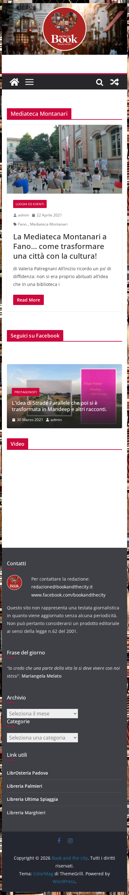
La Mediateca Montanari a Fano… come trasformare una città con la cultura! (60, 246)
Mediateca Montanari (49, 224)
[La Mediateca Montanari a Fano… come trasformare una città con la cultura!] (64, 159)
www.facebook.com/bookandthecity (68, 595)
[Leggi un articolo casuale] (114, 81)
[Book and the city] (64, 7)
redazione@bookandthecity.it (62, 587)
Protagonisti (25, 392)
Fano (22, 224)
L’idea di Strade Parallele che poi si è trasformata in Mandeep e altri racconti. (59, 406)
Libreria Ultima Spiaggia (32, 799)
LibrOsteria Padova (27, 773)
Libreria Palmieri (24, 786)
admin (23, 215)
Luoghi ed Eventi (30, 204)
